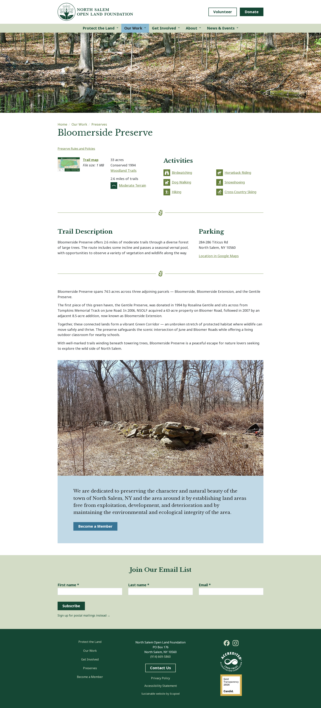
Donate (252, 11)
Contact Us (160, 667)
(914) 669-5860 (160, 657)
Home (62, 124)
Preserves (99, 124)
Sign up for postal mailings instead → (84, 615)
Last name (138, 584)
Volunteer (222, 11)
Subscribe (71, 605)
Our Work (79, 124)
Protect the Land (89, 642)
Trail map (90, 160)
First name (68, 584)
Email (205, 584)
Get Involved (90, 659)
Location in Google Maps (219, 256)
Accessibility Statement (160, 686)
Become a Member (95, 526)
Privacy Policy (160, 678)
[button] (100, 28)
